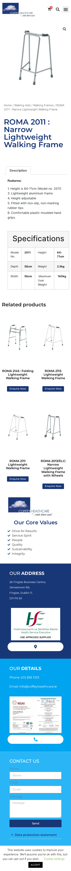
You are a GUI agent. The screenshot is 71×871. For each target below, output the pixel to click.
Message (16, 796)
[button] (65, 9)
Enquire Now (17, 388)
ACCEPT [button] (35, 864)
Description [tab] (18, 170)
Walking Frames (43, 105)
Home (8, 105)
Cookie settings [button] (54, 859)
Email (13, 782)
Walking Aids (22, 105)
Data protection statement (36, 835)
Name (14, 768)
